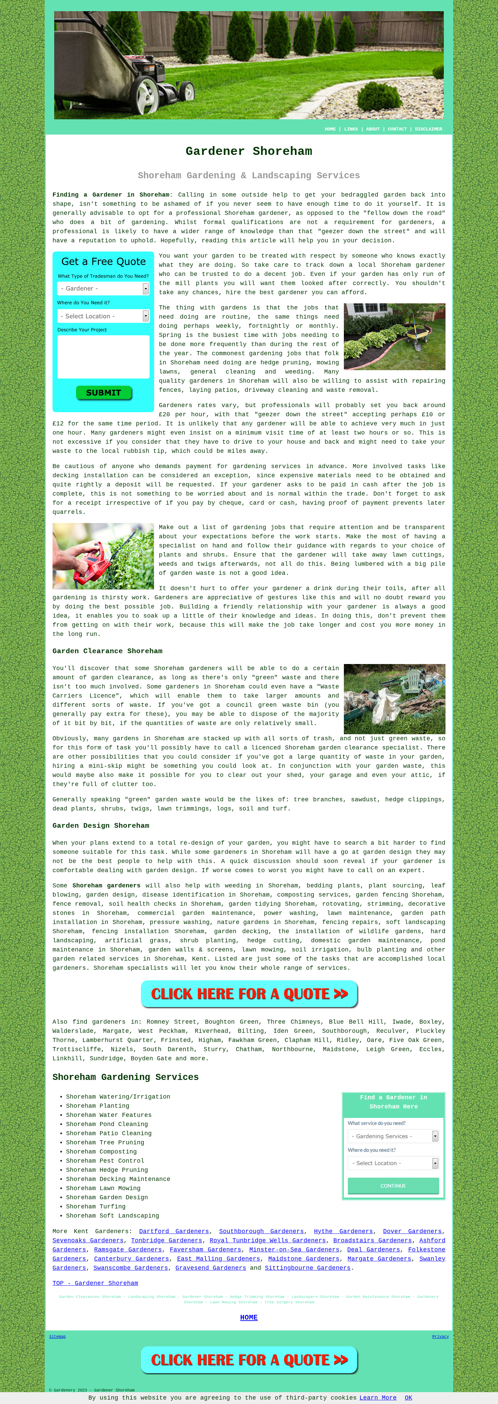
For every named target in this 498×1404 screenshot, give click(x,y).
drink (323, 588)
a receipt (85, 503)
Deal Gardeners (373, 1249)
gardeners (206, 381)
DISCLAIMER (428, 129)
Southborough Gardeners (261, 1231)
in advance (325, 466)
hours (378, 432)
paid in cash (354, 484)
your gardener (352, 606)
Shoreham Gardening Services (126, 1077)
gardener (293, 292)
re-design (196, 843)
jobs (311, 307)
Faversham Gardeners (205, 1249)
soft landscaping (415, 922)
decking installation (90, 475)
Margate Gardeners (380, 1259)
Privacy (440, 1337)
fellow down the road (404, 213)
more (197, 1058)
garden (394, 195)
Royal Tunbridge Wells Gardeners (268, 1240)
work (164, 625)
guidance (312, 545)
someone (365, 256)
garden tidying (255, 904)
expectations (224, 536)
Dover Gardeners (412, 1231)
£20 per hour (182, 414)
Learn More (378, 1398)
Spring (170, 335)
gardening (266, 353)
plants (207, 283)
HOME (330, 129)
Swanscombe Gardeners (131, 1268)
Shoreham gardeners (106, 885)
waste (62, 451)
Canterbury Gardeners (131, 1259)
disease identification (183, 894)
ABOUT (373, 129)
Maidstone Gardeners (304, 1259)
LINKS (351, 129)
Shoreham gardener (413, 265)
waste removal (351, 390)
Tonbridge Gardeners (166, 1240)
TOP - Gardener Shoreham (95, 1283)
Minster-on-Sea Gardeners (294, 1249)
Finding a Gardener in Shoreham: (113, 195)
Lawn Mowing (120, 1188)
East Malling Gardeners (218, 1259)
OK (408, 1398)
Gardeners (112, 1231)
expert (410, 870)
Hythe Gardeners (343, 1231)
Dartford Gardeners (174, 1231)
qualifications (257, 222)
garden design (387, 852)
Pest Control (122, 1161)
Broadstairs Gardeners (372, 1240)
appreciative (229, 597)
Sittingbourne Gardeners (308, 1268)
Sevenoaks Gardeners (88, 1240)
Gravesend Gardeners (210, 1268)
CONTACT (397, 129)
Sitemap (57, 1337)
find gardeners (99, 1022)
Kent (199, 959)
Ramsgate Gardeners (128, 1249)
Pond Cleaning (124, 1124)
